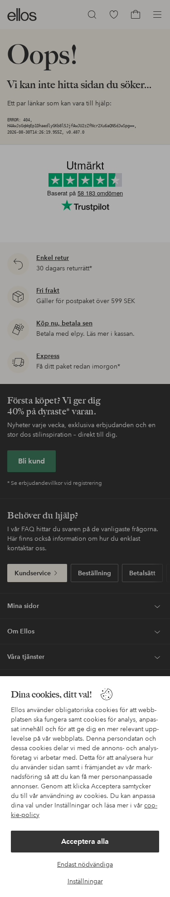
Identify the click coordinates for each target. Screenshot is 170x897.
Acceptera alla (85, 841)
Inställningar (85, 881)
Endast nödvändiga (85, 864)
